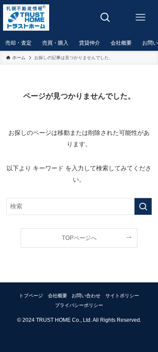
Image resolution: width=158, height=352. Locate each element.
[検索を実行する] (143, 206)
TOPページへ (79, 238)
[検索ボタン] (105, 17)
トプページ (31, 295)
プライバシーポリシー (79, 305)
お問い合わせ (86, 295)
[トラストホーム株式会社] (26, 17)
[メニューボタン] (140, 17)
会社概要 (57, 295)
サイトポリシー (122, 295)
